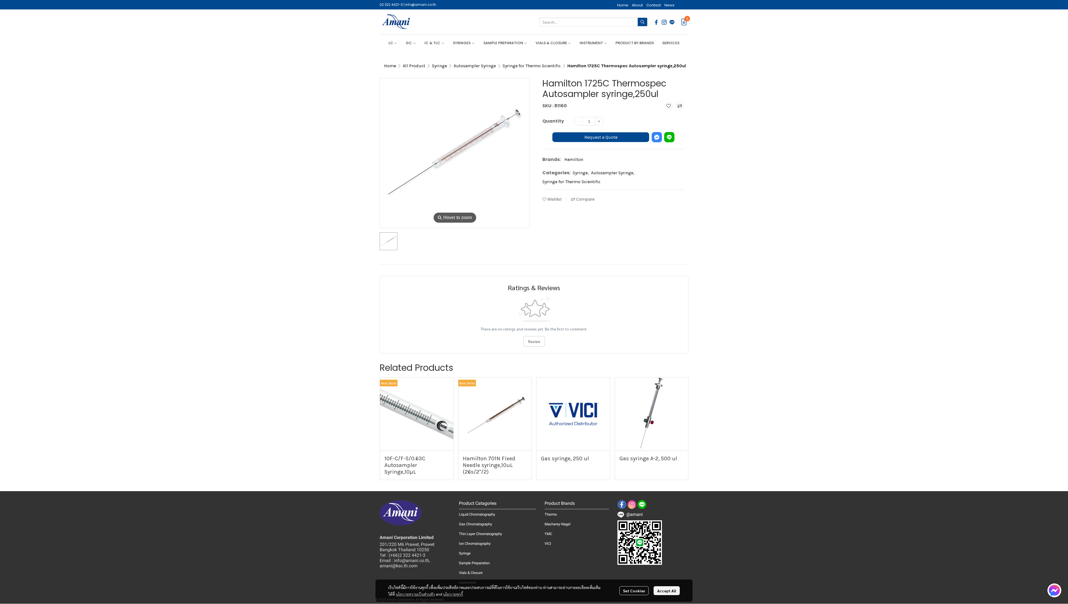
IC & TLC (432, 43)
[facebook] (656, 22)
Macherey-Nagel (557, 524)
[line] (672, 22)
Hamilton (573, 159)
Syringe (439, 65)
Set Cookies (634, 590)
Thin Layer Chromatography (480, 534)
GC (409, 43)
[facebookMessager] (1054, 590)
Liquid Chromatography (477, 514)
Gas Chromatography (475, 524)
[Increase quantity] (599, 121)
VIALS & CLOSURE (552, 43)
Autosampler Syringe (475, 65)
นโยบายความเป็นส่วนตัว (415, 593)
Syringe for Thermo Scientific (532, 65)
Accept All (666, 590)
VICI (548, 543)
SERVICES (670, 43)
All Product (414, 65)
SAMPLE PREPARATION (503, 43)
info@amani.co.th (420, 4)
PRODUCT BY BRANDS (634, 43)
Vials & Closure (471, 573)
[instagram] (664, 22)
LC (391, 43)
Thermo (551, 514)
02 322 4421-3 (391, 4)
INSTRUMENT (592, 43)
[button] (593, 22)
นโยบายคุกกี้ (453, 593)
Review (534, 341)
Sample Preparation (474, 563)
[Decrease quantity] (579, 121)
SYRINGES (462, 43)
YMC (548, 534)
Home (390, 65)
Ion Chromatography (475, 543)
